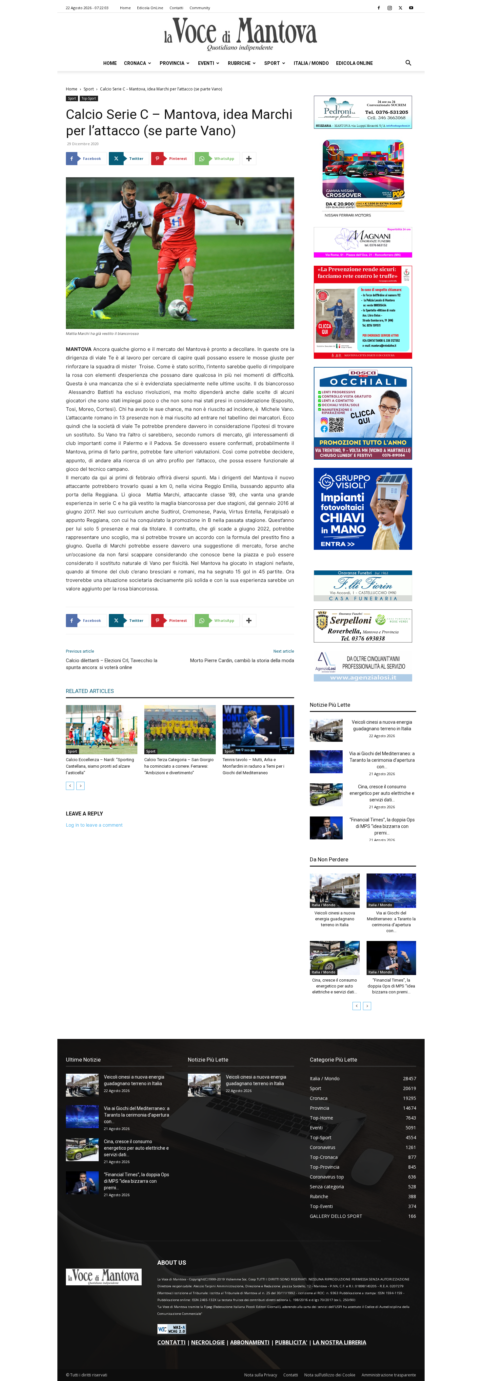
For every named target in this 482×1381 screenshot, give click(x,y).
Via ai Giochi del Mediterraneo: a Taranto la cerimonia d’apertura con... (382, 760)
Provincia (172, 63)
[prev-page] (70, 786)
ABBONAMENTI (250, 1342)
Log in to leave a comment (94, 825)
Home (125, 7)
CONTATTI (171, 1342)
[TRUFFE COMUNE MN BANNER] (363, 357)
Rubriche (239, 63)
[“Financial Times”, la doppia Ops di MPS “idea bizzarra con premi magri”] (326, 827)
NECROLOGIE (208, 1342)
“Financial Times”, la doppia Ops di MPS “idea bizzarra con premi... (382, 826)
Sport (272, 63)
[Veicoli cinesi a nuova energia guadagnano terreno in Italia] (326, 730)
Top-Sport (89, 98)
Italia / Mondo (311, 63)
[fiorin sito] (363, 599)
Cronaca (135, 63)
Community (200, 7)
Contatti (176, 7)
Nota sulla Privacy (260, 1375)
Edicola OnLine (150, 7)
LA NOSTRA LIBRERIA (339, 1342)
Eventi (206, 63)
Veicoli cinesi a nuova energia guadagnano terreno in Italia (334, 919)
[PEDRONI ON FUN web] (363, 127)
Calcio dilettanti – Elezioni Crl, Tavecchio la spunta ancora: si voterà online (111, 664)
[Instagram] (389, 7)
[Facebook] (379, 7)
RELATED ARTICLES (90, 691)
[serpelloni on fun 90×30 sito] (363, 641)
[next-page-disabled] (80, 786)
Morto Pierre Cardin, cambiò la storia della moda (242, 660)
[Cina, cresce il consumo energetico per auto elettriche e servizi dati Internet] (326, 794)
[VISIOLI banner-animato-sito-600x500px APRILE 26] (363, 548)
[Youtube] (411, 7)
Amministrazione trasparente (389, 1375)
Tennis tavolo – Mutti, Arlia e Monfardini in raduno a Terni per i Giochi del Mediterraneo (253, 766)
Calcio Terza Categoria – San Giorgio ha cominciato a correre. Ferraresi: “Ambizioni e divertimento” (179, 766)
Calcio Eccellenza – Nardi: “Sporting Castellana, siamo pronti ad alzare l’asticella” (100, 766)
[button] (408, 64)
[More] (249, 158)
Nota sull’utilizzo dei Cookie (329, 1375)
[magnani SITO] (363, 256)
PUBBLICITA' (291, 1342)
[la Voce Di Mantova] (241, 34)
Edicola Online (354, 63)
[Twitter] (400, 7)
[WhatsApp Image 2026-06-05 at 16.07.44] (363, 217)
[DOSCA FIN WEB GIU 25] (363, 458)
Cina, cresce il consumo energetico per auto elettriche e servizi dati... (382, 793)
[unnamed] (363, 680)
